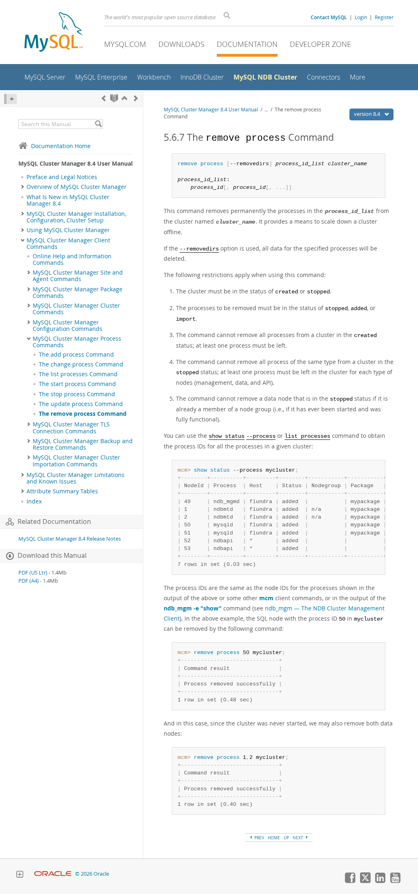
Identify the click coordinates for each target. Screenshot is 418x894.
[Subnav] (23, 187)
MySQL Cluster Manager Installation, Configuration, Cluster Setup (76, 217)
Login (361, 17)
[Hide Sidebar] (10, 99)
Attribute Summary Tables (62, 491)
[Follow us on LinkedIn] (380, 881)
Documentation (247, 44)
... (266, 109)
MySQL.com (125, 44)
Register (384, 17)
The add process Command (76, 354)
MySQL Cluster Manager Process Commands (77, 342)
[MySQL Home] (53, 32)
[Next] (136, 98)
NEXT (299, 838)
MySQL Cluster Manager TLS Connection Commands (71, 428)
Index (34, 501)
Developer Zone (320, 44)
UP (286, 838)
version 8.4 (367, 114)
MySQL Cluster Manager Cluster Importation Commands (76, 461)
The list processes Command (78, 374)
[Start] (114, 98)
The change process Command (81, 364)
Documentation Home (61, 146)
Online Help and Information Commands (72, 259)
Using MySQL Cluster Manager (68, 230)
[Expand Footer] (19, 875)
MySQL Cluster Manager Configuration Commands (67, 326)
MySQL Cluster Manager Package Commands (77, 292)
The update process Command (81, 404)
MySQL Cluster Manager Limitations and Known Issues (76, 478)
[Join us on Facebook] (349, 881)
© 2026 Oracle (92, 873)
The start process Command (77, 384)
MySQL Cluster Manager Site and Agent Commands (78, 276)
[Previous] (104, 98)
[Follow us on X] (364, 881)
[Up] (124, 98)
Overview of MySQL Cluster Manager (77, 187)
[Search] (98, 124)
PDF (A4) (28, 580)
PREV (258, 838)
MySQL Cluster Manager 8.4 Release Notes (69, 538)
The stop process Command (77, 394)
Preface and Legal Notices (62, 177)
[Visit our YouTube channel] (395, 881)
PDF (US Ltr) (32, 572)
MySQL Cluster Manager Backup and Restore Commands (83, 444)
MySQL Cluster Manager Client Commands (68, 244)
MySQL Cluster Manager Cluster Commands (76, 309)
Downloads (181, 44)
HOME (274, 838)
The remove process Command (83, 413)
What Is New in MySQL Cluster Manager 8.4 (68, 200)
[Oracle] (52, 873)
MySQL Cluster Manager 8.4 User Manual (211, 109)
